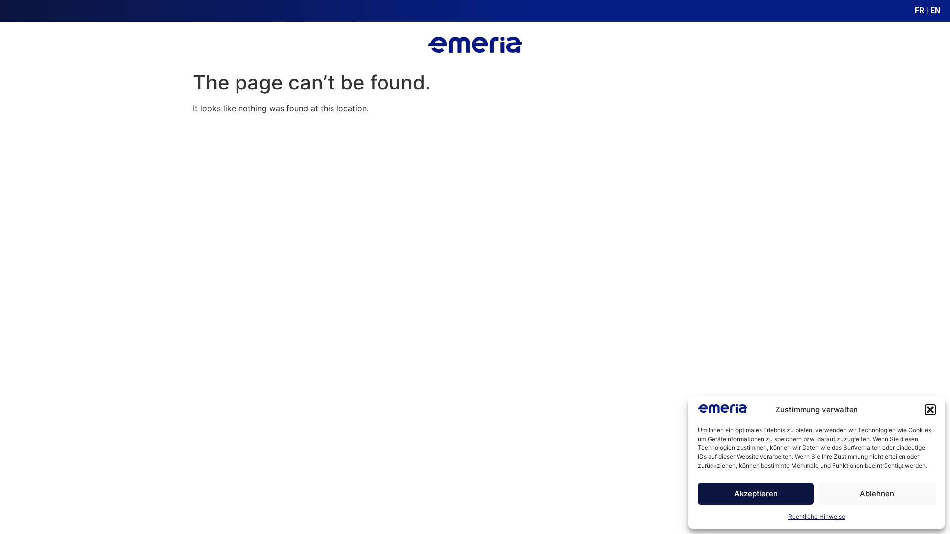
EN (935, 10)
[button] (930, 410)
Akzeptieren (756, 493)
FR (919, 10)
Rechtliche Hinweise (816, 516)
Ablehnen (877, 493)
